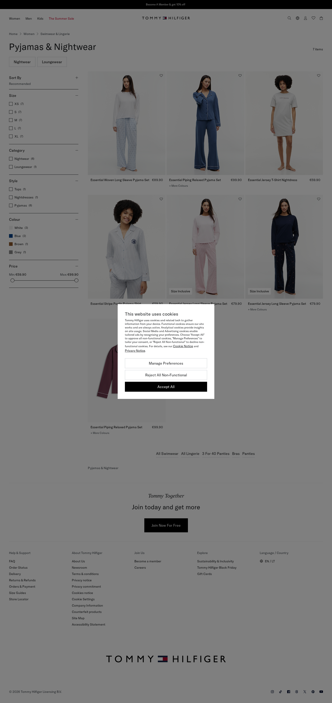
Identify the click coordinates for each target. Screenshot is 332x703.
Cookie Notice (183, 346)
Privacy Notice (135, 351)
